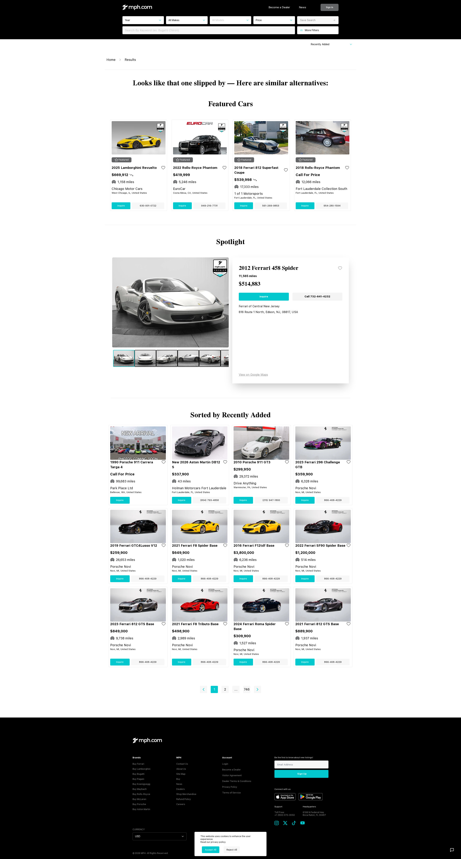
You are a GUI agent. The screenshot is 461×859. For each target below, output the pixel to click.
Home (111, 60)
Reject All (232, 849)
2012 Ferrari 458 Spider (268, 268)
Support (278, 807)
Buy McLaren (139, 799)
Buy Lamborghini (141, 769)
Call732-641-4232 (317, 296)
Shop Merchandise (186, 794)
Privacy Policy (229, 787)
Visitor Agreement (232, 775)
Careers (180, 804)
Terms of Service (231, 792)
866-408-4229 (333, 500)
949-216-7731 (209, 205)
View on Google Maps (253, 374)
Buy (178, 779)
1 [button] (214, 689)
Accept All (210, 849)
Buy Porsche (139, 804)
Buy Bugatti (138, 774)
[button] (203, 689)
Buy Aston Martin (141, 809)
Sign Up (301, 773)
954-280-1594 (332, 205)
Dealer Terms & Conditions (236, 781)
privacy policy (218, 842)
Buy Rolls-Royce (141, 794)
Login (225, 764)
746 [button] (247, 689)
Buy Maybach (140, 789)
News (302, 7)
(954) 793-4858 (209, 500)
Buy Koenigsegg (141, 784)
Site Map (180, 774)
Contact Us (182, 764)
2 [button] (225, 689)
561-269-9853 (270, 205)
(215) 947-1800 (271, 500)
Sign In (329, 7)
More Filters (312, 30)
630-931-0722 (148, 205)
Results (130, 60)
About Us (181, 769)
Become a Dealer (279, 7)
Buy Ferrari (138, 764)
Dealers (180, 789)
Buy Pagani (138, 779)
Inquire (121, 205)
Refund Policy (183, 799)
